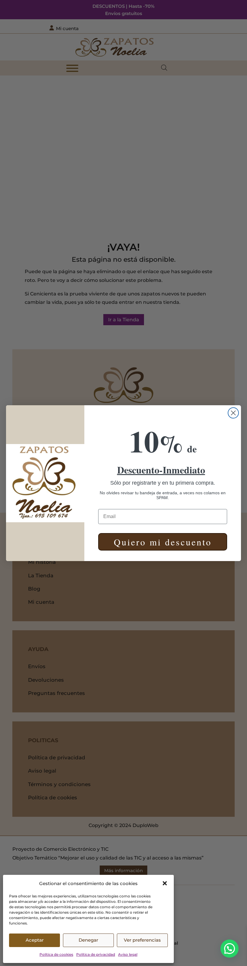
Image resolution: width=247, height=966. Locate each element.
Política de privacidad (95, 954)
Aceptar (35, 940)
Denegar (88, 940)
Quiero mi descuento (163, 542)
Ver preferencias (142, 940)
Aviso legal (127, 954)
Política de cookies (56, 954)
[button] (165, 883)
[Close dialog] (233, 413)
